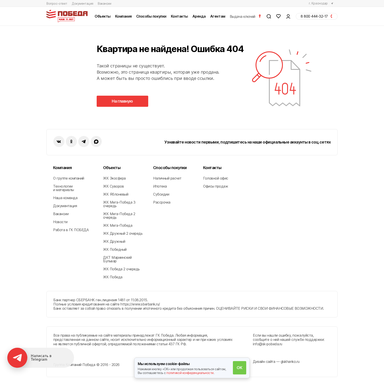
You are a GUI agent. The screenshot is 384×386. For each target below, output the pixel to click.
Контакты (212, 167)
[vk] (58, 141)
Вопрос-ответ (56, 3)
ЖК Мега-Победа (117, 225)
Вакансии (104, 3)
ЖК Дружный (114, 241)
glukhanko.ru (290, 361)
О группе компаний (68, 178)
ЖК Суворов (113, 186)
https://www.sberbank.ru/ (140, 304)
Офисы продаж (215, 186)
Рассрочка (161, 202)
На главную (122, 101)
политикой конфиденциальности (190, 373)
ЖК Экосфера (114, 178)
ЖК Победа (112, 277)
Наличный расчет (167, 178)
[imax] (96, 141)
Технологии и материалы (63, 188)
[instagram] (83, 141)
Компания (62, 167)
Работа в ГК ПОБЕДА (71, 230)
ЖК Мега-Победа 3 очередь (119, 204)
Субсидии (161, 194)
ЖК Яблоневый (115, 194)
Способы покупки (170, 167)
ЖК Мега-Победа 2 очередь (119, 216)
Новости (60, 222)
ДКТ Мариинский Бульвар (117, 259)
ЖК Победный (115, 249)
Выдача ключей (243, 16)
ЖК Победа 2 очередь (121, 269)
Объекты (111, 167)
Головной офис (215, 178)
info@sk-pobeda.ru (267, 344)
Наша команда (65, 198)
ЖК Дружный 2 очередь (122, 233)
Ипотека (160, 186)
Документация (82, 3)
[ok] (71, 141)
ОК (239, 367)
